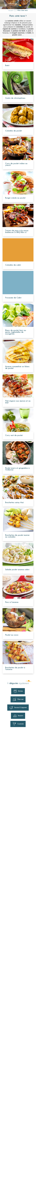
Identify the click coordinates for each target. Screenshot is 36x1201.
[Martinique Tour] (18, 5)
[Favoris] (28, 4)
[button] (31, 4)
